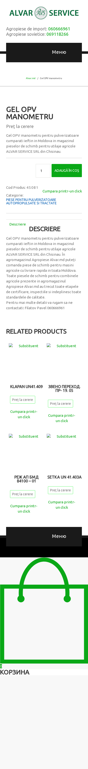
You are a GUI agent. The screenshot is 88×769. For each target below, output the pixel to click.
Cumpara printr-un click (62, 191)
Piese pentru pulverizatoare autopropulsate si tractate (31, 201)
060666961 (59, 28)
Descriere (17, 224)
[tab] (17, 224)
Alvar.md (30, 78)
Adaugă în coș (67, 170)
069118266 (57, 34)
